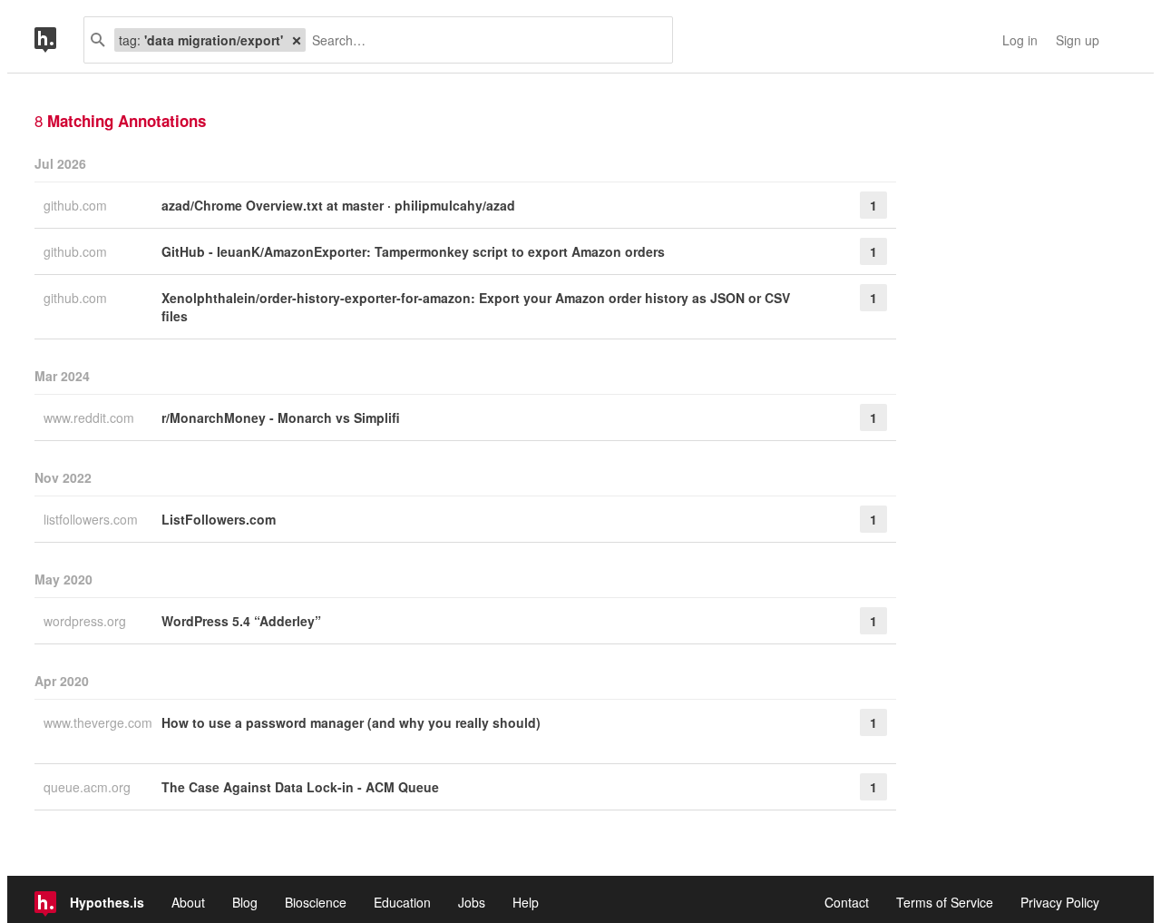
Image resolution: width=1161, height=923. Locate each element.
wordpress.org (87, 621)
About (188, 902)
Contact (846, 902)
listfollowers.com (92, 519)
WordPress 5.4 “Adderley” (241, 621)
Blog (245, 902)
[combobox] (482, 40)
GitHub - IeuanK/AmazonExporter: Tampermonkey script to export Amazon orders (413, 251)
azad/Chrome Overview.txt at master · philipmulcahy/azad (338, 205)
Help (525, 902)
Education (402, 902)
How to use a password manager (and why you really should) (351, 722)
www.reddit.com (91, 417)
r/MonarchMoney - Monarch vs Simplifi (280, 417)
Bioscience (315, 902)
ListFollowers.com (218, 519)
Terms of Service (944, 902)
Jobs (471, 902)
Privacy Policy (1059, 902)
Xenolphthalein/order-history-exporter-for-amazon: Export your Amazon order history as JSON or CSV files (475, 307)
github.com (77, 205)
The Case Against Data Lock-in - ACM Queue (300, 787)
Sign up (1077, 40)
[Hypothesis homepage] (58, 40)
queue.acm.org (89, 787)
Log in (1020, 40)
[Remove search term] (297, 40)
